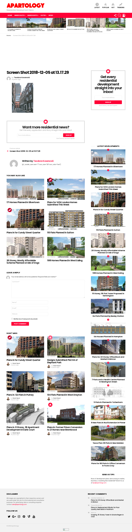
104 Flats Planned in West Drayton (64, 394)
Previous (8, 26)
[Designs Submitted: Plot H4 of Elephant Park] (66, 347)
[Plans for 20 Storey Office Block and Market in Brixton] (108, 347)
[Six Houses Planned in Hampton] (108, 326)
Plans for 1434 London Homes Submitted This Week (36, 29)
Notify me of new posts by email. (26, 319)
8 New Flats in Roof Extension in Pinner (108, 422)
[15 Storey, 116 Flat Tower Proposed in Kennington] (108, 283)
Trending (120, 7)
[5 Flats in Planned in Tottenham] (108, 392)
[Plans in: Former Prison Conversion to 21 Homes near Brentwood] (66, 414)
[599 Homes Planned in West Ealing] (115, 23)
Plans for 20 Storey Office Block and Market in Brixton (108, 358)
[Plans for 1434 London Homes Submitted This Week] (36, 23)
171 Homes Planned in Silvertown (14, 29)
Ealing (73, 257)
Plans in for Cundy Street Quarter (55, 29)
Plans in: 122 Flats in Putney (20, 394)
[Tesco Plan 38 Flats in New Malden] (108, 433)
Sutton (73, 229)
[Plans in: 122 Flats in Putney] (25, 381)
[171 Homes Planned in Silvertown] (16, 23)
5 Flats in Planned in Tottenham (108, 402)
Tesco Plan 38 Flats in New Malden (108, 443)
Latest (97, 7)
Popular (105, 7)
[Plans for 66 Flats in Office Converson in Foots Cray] (108, 453)
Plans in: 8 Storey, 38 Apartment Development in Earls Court (23, 428)
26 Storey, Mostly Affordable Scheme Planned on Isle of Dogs (94, 30)
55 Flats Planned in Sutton (75, 29)
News (51, 15)
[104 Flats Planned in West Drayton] (66, 381)
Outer (43, 15)
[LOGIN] (123, 15)
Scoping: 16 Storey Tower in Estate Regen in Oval (107, 516)
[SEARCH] (119, 15)
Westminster (35, 229)
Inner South (19, 15)
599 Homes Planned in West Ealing (115, 29)
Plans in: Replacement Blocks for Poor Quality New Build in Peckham (105, 508)
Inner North (32, 15)
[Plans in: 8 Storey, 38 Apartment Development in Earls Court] (25, 414)
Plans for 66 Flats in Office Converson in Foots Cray (108, 464)
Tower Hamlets (36, 257)
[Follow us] (115, 15)
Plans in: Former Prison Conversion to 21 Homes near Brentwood (64, 428)
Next (124, 26)
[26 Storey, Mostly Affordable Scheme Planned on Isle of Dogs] (96, 23)
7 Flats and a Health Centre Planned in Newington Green (108, 380)
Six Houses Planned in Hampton (108, 336)
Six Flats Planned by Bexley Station (108, 316)
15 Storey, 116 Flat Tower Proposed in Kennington (108, 294)
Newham (33, 199)
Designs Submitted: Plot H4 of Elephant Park (62, 361)
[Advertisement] (66, 51)
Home (10, 15)
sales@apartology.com (19, 504)
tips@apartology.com (99, 483)
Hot (113, 7)
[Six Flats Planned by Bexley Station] (108, 306)
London (74, 199)
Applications (23, 199)
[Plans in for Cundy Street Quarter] (56, 23)
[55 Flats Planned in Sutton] (76, 23)
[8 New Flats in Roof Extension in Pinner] (108, 412)
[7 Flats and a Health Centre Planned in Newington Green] (108, 369)
